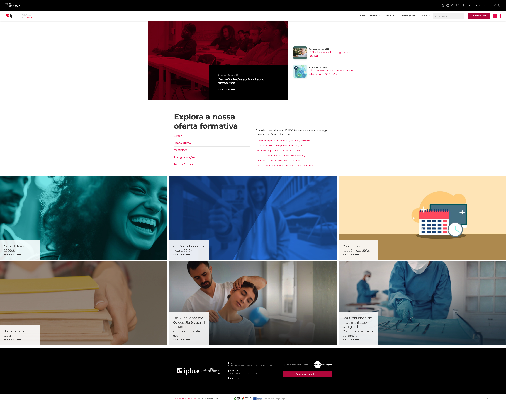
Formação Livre (183, 164)
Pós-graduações (185, 157)
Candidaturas (478, 15)
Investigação (408, 15)
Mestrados (180, 150)
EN (499, 15)
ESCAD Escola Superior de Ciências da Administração (281, 155)
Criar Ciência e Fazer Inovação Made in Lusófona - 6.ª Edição (331, 72)
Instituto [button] (389, 15)
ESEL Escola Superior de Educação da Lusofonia (278, 160)
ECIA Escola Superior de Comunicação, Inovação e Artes (283, 140)
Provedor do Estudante (297, 364)
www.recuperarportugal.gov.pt (274, 399)
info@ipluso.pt (236, 378)
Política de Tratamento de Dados (185, 399)
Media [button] (424, 15)
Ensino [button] (373, 15)
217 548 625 (235, 371)
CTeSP (178, 135)
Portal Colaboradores (475, 5)
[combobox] (448, 16)
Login (488, 399)
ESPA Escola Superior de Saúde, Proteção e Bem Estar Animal (285, 165)
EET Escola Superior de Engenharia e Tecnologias (279, 145)
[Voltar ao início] (18, 16)
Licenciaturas (182, 143)
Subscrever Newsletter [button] (307, 374)
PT (495, 15)
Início (362, 15)
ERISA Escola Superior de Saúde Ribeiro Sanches (279, 150)
